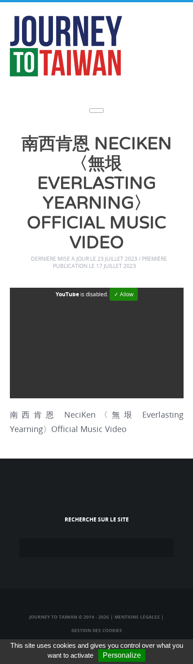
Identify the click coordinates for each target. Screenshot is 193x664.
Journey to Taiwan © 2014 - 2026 (69, 617)
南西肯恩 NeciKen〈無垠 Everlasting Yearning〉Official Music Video (97, 194)
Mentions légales (137, 617)
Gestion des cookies (96, 630)
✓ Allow (123, 294)
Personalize (122, 655)
